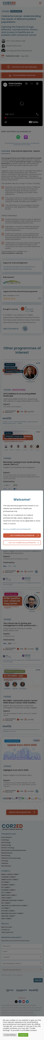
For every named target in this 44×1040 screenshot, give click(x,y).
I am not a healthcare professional (22, 542)
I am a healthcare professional (22, 535)
